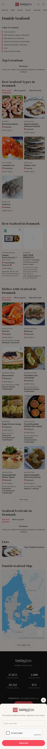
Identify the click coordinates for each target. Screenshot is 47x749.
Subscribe (23, 743)
